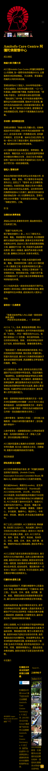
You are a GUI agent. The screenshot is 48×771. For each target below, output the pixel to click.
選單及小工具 (41, 20)
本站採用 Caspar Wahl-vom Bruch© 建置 (11, 719)
